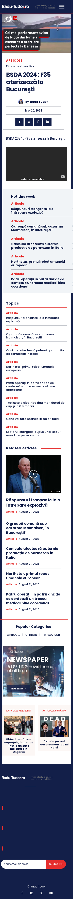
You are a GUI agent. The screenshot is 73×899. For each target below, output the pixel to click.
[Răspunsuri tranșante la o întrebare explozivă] (33, 474)
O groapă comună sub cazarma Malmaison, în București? (37, 228)
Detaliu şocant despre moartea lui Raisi (54, 744)
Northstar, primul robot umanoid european (38, 263)
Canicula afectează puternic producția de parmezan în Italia (37, 246)
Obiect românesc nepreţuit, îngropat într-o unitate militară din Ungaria (18, 746)
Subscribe (56, 864)
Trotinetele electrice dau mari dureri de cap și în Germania (35, 404)
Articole (14, 60)
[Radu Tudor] (21, 101)
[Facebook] (19, 122)
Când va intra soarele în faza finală (32, 419)
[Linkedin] (47, 122)
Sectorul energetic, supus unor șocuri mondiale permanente (33, 433)
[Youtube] (51, 893)
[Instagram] (32, 893)
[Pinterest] (38, 122)
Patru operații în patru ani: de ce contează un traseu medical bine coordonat (38, 283)
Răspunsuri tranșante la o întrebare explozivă (32, 211)
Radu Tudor (39, 101)
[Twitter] (29, 122)
